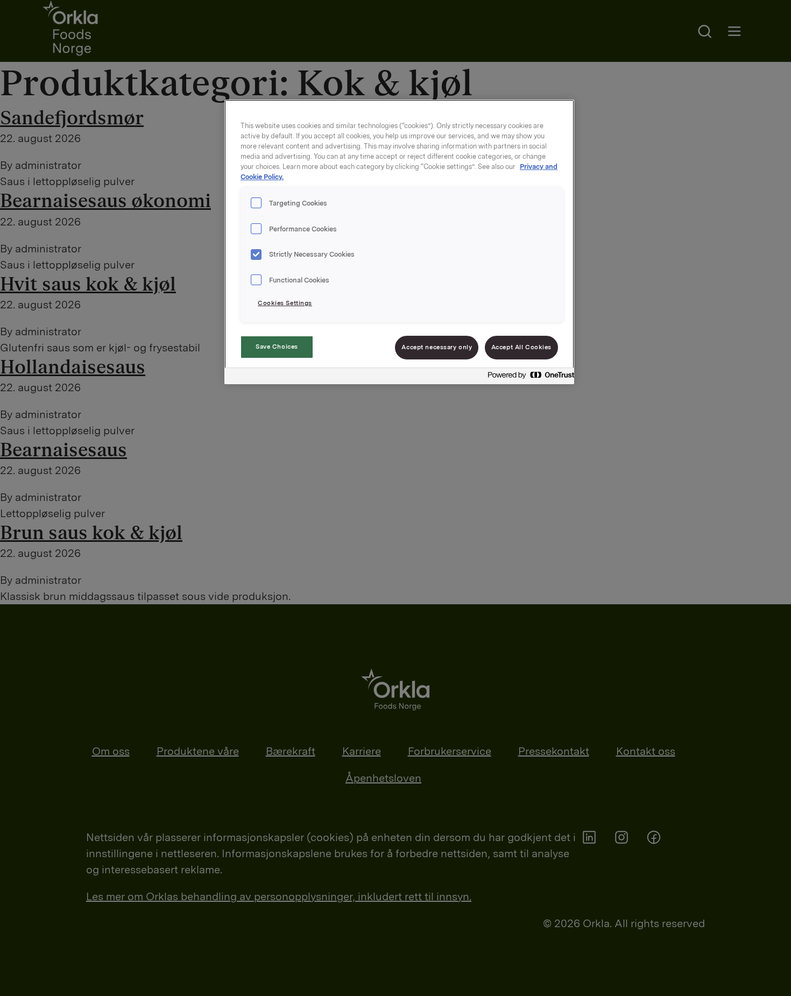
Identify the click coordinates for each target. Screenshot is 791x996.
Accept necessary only (436, 347)
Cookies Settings (285, 303)
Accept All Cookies (521, 347)
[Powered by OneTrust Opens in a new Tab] (528, 377)
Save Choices (277, 346)
